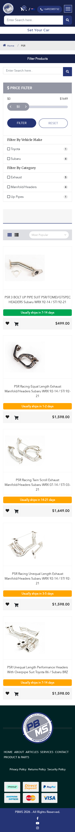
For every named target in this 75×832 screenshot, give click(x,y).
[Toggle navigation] (68, 9)
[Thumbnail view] (9, 234)
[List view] (16, 234)
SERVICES (46, 752)
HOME (8, 752)
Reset (53, 123)
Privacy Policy (18, 769)
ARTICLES (32, 752)
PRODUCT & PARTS (16, 757)
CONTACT (62, 752)
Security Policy (56, 769)
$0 (18, 106)
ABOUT (19, 752)
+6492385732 (51, 9)
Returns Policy (37, 769)
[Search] (67, 20)
